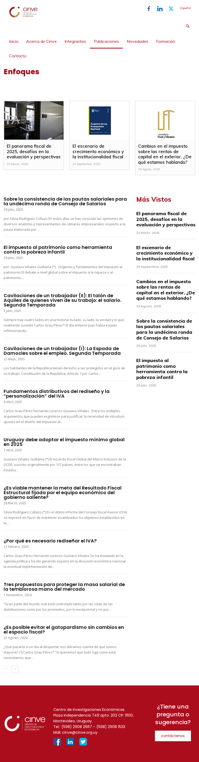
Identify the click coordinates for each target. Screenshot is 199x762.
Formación (165, 41)
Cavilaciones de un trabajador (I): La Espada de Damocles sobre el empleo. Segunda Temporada (62, 350)
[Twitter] (171, 8)
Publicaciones (106, 41)
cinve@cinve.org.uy (79, 732)
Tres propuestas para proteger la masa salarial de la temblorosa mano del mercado (64, 586)
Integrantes (75, 41)
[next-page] (15, 669)
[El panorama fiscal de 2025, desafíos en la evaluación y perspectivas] (33, 120)
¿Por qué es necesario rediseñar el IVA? (50, 541)
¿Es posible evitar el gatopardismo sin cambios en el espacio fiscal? (64, 629)
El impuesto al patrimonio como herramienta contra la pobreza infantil (58, 249)
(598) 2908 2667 (76, 726)
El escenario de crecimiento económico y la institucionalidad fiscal (98, 151)
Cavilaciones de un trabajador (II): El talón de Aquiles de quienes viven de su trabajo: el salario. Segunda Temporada (62, 300)
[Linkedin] (160, 8)
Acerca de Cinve (41, 41)
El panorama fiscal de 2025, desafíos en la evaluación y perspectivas (34, 151)
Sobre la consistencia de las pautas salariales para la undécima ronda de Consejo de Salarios (65, 201)
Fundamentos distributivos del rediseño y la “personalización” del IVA (57, 393)
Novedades (137, 41)
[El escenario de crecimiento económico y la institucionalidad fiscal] (99, 120)
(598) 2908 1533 (110, 726)
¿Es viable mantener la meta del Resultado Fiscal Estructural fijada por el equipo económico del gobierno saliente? (63, 492)
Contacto (17, 55)
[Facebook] (149, 8)
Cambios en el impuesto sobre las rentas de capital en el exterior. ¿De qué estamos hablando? (164, 154)
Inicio (13, 41)
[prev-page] (7, 669)
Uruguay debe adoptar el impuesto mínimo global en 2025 (64, 441)
